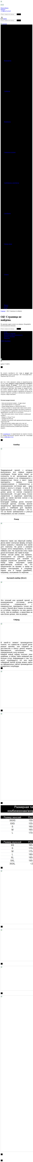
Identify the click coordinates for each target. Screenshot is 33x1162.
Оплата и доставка (9, 336)
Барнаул (3, 9)
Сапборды (7, 91)
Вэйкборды (7, 121)
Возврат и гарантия (9, 333)
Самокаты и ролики (10, 152)
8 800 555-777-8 (8, 437)
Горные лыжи (8, 244)
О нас (5, 308)
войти (5, 18)
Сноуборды (7, 213)
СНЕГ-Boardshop (5, 341)
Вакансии (7, 338)
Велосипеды (7, 60)
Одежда (6, 274)
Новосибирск (4, 8)
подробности (6, 434)
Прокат (6, 305)
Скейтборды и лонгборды (11, 183)
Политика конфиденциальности (13, 335)
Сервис (6, 306)
